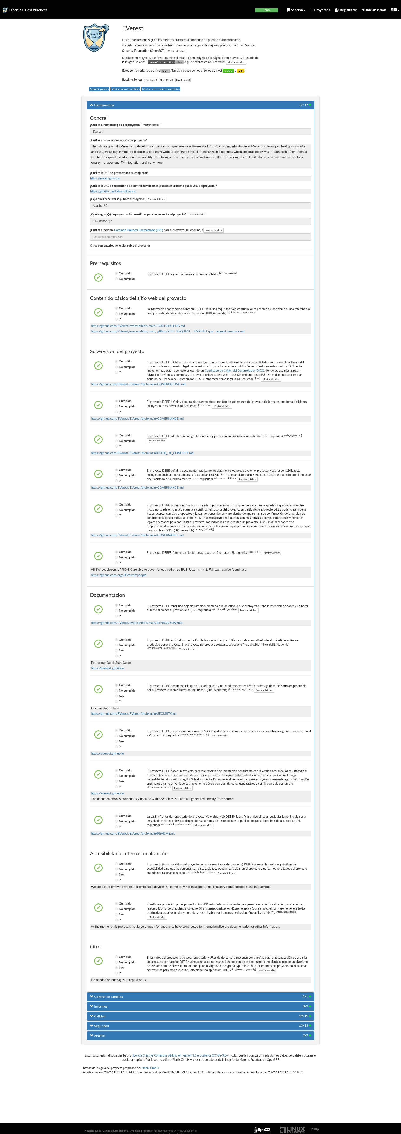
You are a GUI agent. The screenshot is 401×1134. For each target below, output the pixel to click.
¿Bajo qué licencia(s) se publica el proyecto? (117, 199)
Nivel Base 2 (167, 80)
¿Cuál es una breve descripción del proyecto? (118, 140)
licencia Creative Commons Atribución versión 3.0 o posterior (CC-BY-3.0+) (180, 1055)
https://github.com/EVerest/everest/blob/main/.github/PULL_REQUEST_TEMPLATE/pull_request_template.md (167, 331)
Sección (296, 10)
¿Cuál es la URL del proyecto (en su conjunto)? (119, 173)
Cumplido (122, 273)
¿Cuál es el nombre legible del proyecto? (115, 125)
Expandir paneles (99, 89)
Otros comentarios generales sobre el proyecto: (120, 245)
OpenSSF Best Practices (28, 10)
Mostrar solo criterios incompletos (161, 89)
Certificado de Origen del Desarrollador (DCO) (234, 370)
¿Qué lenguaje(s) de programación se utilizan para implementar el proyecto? (138, 214)
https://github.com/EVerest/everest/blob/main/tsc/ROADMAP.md (136, 623)
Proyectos (321, 10)
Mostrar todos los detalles (125, 89)
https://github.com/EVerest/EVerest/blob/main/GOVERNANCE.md (137, 418)
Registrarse (348, 10)
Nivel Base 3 (183, 80)
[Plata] (165, 70)
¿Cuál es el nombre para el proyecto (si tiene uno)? (146, 230)
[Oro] (240, 70)
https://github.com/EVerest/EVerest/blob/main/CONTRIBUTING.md (138, 384)
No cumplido (122, 278)
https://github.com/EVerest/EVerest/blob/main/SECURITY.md (133, 713)
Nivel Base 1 (150, 80)
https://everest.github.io (105, 178)
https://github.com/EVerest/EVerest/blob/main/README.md (133, 833)
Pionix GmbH (150, 1068)
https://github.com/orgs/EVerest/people (118, 575)
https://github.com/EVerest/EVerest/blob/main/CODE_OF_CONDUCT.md (142, 453)
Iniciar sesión (375, 10)
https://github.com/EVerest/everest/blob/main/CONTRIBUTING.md (138, 326)
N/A (121, 650)
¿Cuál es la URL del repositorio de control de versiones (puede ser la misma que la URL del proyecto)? (153, 186)
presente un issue (173, 1131)
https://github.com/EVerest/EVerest (113, 191)
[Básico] (228, 70)
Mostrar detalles (176, 51)
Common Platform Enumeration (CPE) (138, 230)
